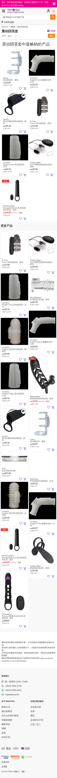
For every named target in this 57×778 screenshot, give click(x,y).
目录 (32, 711)
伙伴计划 (6, 737)
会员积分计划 (36, 720)
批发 (4, 732)
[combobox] (12, 36)
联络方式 (6, 707)
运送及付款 (35, 707)
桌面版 (4, 766)
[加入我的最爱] (20, 88)
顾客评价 (6, 724)
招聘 (4, 728)
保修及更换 (7, 720)
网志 (32, 715)
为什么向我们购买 (10, 715)
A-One (13, 661)
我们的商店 (7, 711)
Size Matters (21, 661)
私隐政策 (5, 762)
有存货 (52, 31)
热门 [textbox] (10, 36)
